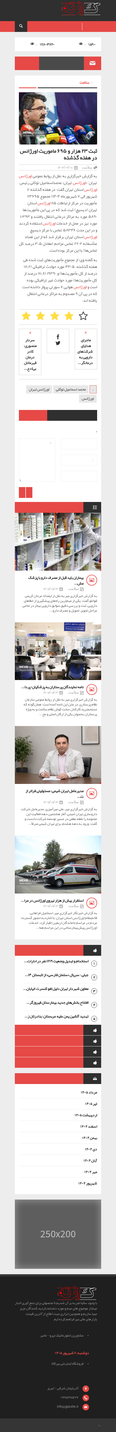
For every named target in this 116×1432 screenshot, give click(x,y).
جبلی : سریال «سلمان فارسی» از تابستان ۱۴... (56, 974)
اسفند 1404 (88, 1126)
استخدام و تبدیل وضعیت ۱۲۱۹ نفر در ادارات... (56, 961)
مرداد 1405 (89, 1092)
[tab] (58, 950)
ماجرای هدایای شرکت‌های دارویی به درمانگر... (85, 351)
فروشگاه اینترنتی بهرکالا (68, 1363)
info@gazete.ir (68, 1406)
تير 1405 (91, 1103)
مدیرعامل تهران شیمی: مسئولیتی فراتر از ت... (55, 793)
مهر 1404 (90, 1171)
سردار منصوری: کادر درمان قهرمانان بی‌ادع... (30, 354)
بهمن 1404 (89, 1137)
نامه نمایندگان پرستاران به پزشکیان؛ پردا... (52, 687)
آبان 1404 (90, 1160)
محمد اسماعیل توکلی (71, 389)
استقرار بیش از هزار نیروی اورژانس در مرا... (52, 900)
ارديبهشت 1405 (85, 1115)
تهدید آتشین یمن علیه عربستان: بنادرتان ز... (56, 1016)
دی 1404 (91, 1149)
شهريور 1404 (87, 1183)
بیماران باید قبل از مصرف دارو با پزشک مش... (56, 580)
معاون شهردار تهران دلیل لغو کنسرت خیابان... (55, 988)
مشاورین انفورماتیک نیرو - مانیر (62, 1335)
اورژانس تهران (39, 389)
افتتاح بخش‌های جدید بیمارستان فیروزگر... (57, 1002)
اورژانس (25, 176)
